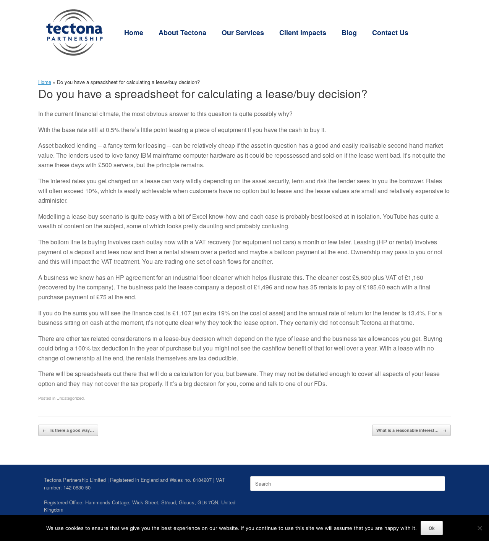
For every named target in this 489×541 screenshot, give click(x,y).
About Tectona (182, 32)
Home (133, 32)
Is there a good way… (68, 430)
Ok (432, 528)
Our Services (243, 32)
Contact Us (390, 32)
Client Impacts (302, 32)
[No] (479, 528)
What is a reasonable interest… (411, 430)
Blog (349, 32)
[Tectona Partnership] (74, 32)
